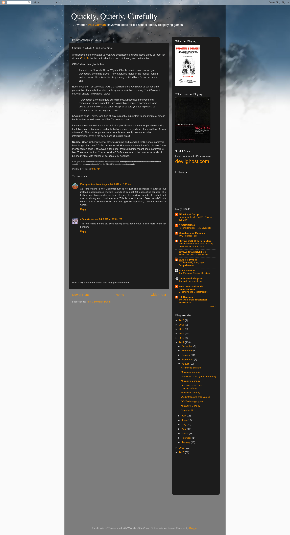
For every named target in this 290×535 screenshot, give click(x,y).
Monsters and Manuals (192, 233)
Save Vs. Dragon (188, 260)
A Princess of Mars (191, 367)
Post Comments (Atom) (99, 301)
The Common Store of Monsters (194, 273)
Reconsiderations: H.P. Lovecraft (195, 228)
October (186, 355)
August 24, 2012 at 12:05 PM (106, 219)
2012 (182, 342)
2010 (182, 452)
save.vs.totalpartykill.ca (192, 252)
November (187, 350)
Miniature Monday (190, 372)
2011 (182, 448)
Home (119, 294)
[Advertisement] (215, 476)
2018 (182, 320)
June (184, 420)
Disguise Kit (187, 410)
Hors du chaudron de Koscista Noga (191, 287)
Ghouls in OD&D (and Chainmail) (198, 376)
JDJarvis (85, 219)
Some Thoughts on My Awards (194, 254)
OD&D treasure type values (195, 397)
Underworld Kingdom (191, 278)
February (187, 438)
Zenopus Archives (90, 184)
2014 (182, 333)
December (187, 346)
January (186, 442)
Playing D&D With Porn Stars (195, 241)
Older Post (158, 294)
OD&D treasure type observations (191, 386)
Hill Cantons (186, 297)
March (185, 433)
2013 (182, 338)
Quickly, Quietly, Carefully (114, 15)
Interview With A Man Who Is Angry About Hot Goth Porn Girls (196, 245)
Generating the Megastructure (193, 292)
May (184, 424)
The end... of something (190, 281)
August (186, 364)
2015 (182, 329)
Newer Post (80, 294)
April (184, 429)
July (184, 415)
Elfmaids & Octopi (189, 214)
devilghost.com (192, 161)
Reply (83, 209)
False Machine (187, 270)
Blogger (193, 528)
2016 (182, 324)
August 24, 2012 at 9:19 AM (117, 184)
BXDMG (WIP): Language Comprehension (191, 264)
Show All (213, 307)
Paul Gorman (97, 25)
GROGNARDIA (187, 225)
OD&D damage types (192, 401)
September (188, 359)
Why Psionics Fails (188, 236)
